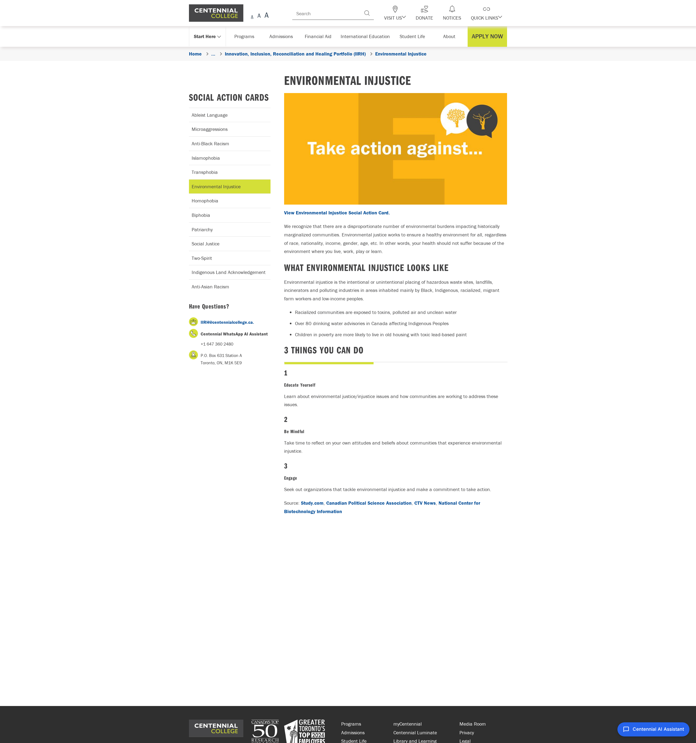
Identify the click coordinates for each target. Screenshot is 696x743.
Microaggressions (210, 129)
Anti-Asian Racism (210, 286)
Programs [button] (245, 36)
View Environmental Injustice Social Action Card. (337, 212)
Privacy (466, 732)
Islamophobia (206, 158)
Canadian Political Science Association (369, 503)
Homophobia (205, 201)
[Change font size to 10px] (259, 16)
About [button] (451, 36)
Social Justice (205, 244)
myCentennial (407, 724)
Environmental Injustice (216, 186)
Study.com (312, 503)
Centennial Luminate (415, 732)
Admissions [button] (283, 36)
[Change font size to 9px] (252, 16)
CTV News (425, 503)
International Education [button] (366, 36)
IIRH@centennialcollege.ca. (227, 322)
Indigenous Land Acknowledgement (229, 272)
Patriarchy (202, 229)
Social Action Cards (229, 97)
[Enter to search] (378, 13)
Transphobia (205, 172)
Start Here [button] (205, 36)
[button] (404, 13)
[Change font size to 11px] (265, 16)
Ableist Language (210, 115)
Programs (351, 724)
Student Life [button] (412, 36)
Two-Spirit (202, 258)
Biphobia (201, 215)
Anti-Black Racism (210, 143)
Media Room (472, 724)
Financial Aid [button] (320, 36)
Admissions (353, 732)
